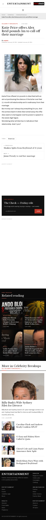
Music (5, 346)
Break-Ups (11, 138)
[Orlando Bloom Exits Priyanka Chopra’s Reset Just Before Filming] (12, 314)
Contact (35, 505)
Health (4, 501)
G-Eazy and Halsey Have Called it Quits (28, 438)
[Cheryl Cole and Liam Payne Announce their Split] (8, 450)
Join (38, 211)
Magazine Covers (38, 475)
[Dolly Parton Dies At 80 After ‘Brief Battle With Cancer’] (12, 343)
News (27, 315)
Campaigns (36, 480)
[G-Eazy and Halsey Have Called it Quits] (8, 438)
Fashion (36, 473)
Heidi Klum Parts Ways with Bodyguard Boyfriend (29, 462)
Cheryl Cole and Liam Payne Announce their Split (30, 450)
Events (4, 491)
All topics (35, 507)
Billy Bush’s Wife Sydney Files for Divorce (17, 404)
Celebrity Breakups (21, 14)
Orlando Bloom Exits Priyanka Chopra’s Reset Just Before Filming (11, 321)
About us (35, 503)
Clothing (35, 482)
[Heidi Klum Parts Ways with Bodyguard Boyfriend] (8, 462)
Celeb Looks (36, 478)
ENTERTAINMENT (19, 4)
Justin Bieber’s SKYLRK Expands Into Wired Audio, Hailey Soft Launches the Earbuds (34, 351)
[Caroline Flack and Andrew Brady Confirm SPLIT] (8, 425)
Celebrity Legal (6, 494)
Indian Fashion (38, 487)
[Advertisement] (23, 178)
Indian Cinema (37, 494)
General (4, 503)
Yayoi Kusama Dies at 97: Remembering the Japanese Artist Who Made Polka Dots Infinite (34, 322)
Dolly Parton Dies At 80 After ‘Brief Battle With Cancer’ (11, 351)
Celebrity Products (32, 344)
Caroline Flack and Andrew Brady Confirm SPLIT (29, 425)
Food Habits (5, 505)
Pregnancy (5, 510)
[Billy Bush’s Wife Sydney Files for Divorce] (23, 386)
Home (3, 14)
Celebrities (11, 14)
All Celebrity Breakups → (12, 368)
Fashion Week (37, 496)
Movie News (7, 315)
